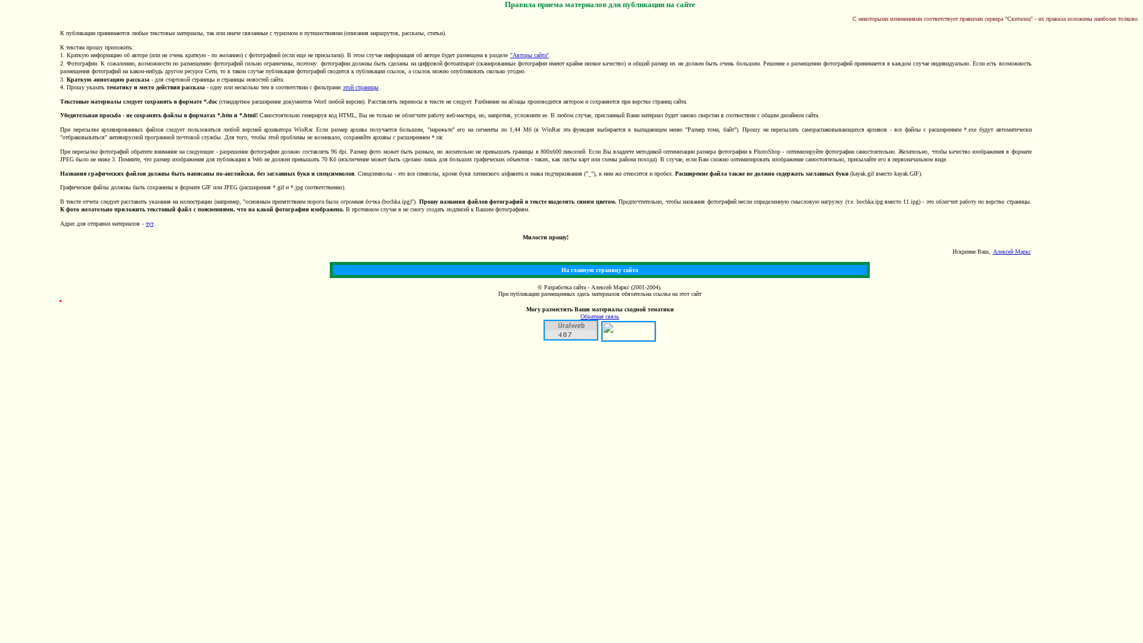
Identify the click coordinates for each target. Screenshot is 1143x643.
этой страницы (361, 87)
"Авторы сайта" (529, 55)
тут (150, 223)
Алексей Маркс (1012, 251)
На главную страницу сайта (599, 270)
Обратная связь (599, 316)
